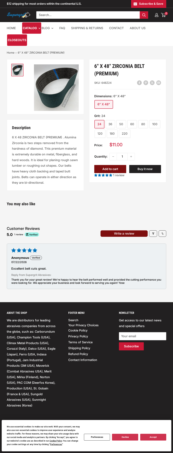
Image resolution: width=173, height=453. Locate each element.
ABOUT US (138, 28)
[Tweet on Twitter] (152, 82)
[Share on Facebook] (139, 82)
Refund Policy (78, 354)
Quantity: (100, 156)
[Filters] (153, 233)
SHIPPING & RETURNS (87, 28)
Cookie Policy (78, 330)
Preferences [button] (56, 444)
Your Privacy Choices (83, 325)
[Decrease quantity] (113, 156)
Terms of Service (80, 342)
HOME (11, 28)
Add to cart (110, 169)
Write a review (124, 233)
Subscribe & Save (151, 3)
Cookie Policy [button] (56, 441)
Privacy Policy (78, 336)
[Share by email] (158, 82)
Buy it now (145, 169)
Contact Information (82, 360)
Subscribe (131, 346)
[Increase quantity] (131, 156)
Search (73, 320)
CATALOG (30, 28)
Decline (125, 437)
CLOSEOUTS (17, 40)
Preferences (97, 437)
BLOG (46, 28)
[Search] (144, 15)
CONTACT (116, 28)
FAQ (62, 28)
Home (10, 52)
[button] (103, 175)
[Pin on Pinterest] (145, 82)
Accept (153, 437)
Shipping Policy (79, 348)
